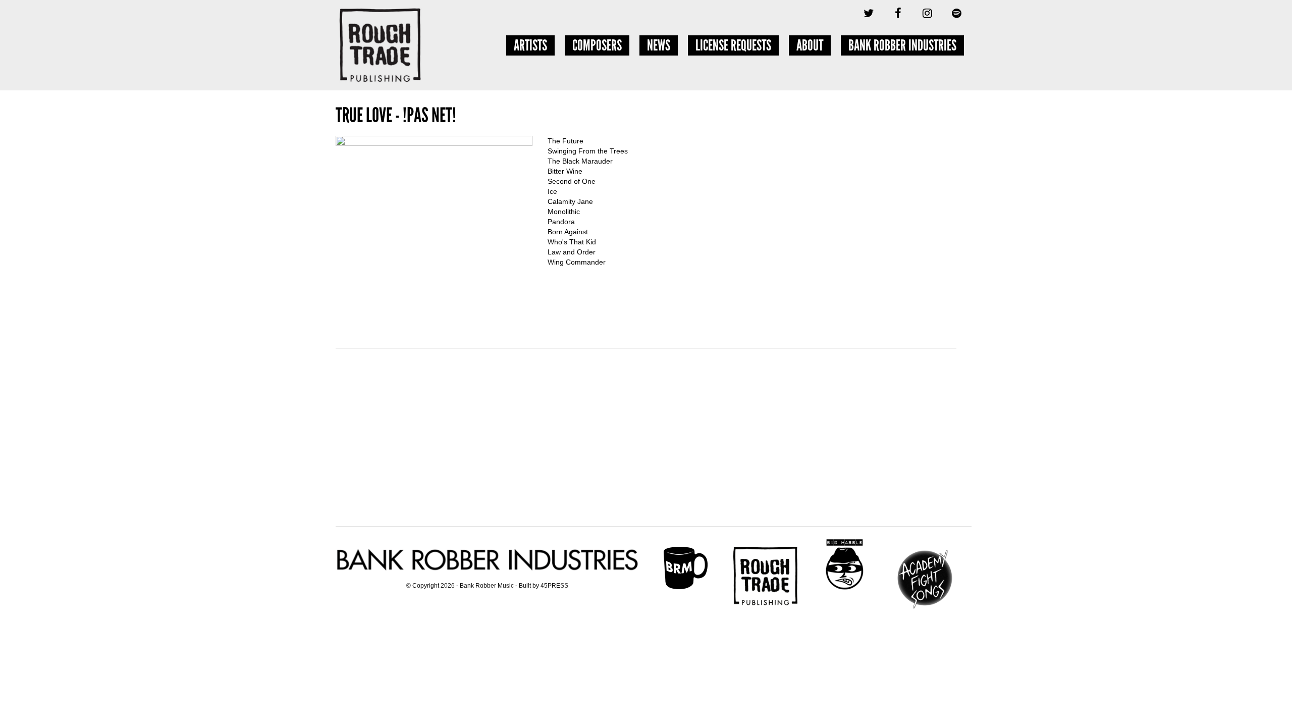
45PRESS (554, 585)
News (658, 45)
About (809, 45)
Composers (597, 45)
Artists (530, 45)
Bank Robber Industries (902, 45)
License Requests (733, 45)
